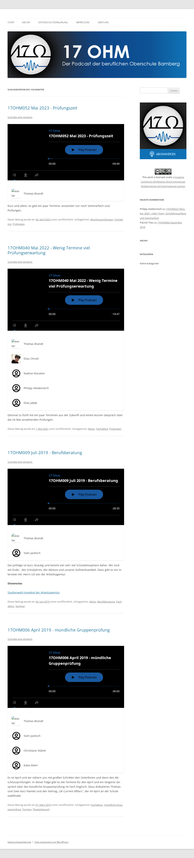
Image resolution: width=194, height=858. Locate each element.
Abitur (91, 429)
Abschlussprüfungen (101, 219)
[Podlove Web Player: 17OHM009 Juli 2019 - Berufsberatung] (66, 497)
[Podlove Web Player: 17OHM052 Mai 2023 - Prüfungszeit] (66, 152)
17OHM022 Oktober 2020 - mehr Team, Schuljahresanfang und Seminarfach (163, 213)
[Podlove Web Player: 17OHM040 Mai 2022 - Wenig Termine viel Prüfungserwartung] (66, 300)
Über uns (103, 22)
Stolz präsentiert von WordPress (51, 842)
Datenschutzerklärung (53, 22)
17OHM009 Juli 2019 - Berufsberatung (45, 452)
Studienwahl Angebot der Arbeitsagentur (34, 592)
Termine (26, 809)
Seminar (20, 606)
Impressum (82, 22)
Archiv (26, 22)
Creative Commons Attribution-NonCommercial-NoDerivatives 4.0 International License (163, 181)
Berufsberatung (106, 601)
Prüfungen (19, 224)
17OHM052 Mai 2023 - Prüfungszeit (42, 108)
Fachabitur (102, 429)
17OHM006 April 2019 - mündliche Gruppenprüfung (59, 630)
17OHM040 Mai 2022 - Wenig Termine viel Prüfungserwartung (49, 250)
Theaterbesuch (41, 809)
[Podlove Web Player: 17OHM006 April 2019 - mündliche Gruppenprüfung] (66, 677)
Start (11, 22)
